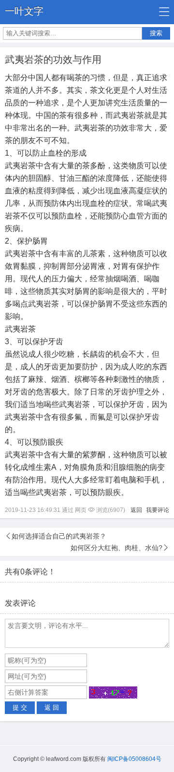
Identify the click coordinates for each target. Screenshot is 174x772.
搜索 (156, 33)
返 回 (51, 707)
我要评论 (157, 510)
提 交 (20, 707)
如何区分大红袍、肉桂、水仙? (116, 548)
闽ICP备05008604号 (134, 759)
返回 (136, 510)
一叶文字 (24, 11)
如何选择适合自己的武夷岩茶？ (59, 536)
